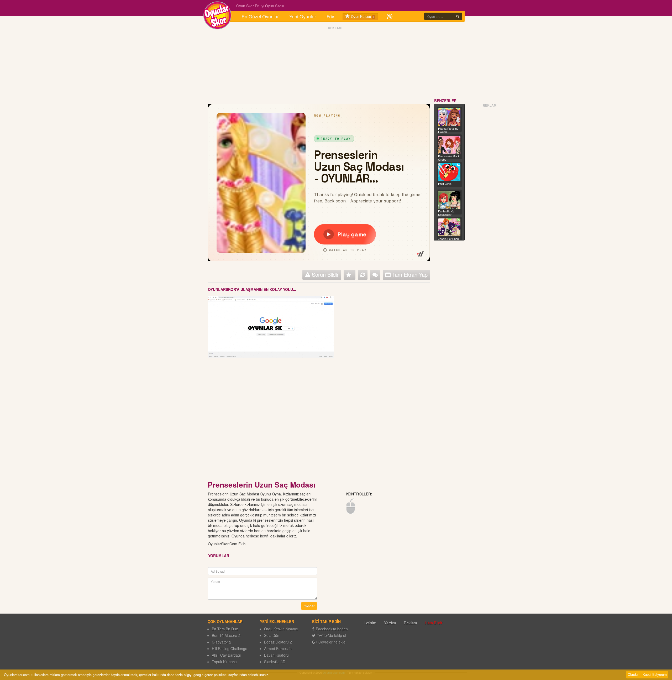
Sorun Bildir (324, 274)
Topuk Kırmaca (224, 661)
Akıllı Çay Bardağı (226, 655)
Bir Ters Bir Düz (225, 628)
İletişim (370, 622)
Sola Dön (271, 635)
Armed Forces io (278, 648)
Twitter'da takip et (331, 635)
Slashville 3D (274, 661)
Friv (330, 16)
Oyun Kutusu (362, 16)
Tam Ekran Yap (409, 274)
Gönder (309, 606)
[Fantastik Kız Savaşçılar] (449, 200)
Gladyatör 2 (221, 642)
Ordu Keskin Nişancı (281, 628)
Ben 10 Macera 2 (226, 635)
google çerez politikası (210, 674)
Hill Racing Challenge (229, 648)
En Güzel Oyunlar (260, 16)
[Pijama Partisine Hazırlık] (449, 117)
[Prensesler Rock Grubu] (449, 145)
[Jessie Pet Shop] (449, 227)
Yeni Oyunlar (302, 16)
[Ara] (457, 16)
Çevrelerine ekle (331, 642)
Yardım (390, 622)
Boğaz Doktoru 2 (278, 642)
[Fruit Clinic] (449, 172)
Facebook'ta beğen (332, 628)
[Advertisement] (182, 182)
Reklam (410, 622)
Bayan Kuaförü (276, 655)
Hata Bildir (433, 622)
